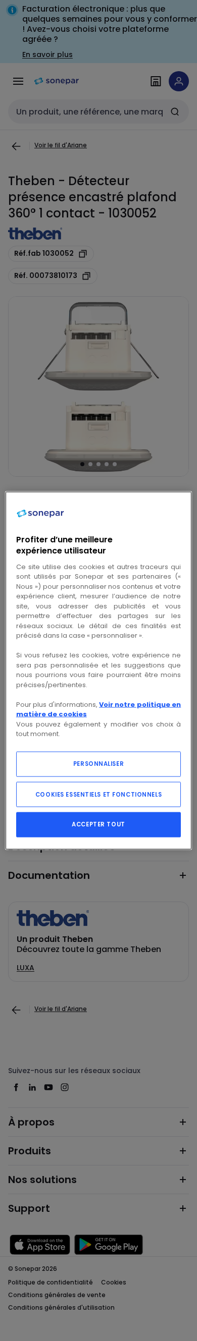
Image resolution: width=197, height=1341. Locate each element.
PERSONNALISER (98, 763)
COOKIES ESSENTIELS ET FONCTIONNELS (98, 794)
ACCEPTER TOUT (98, 824)
